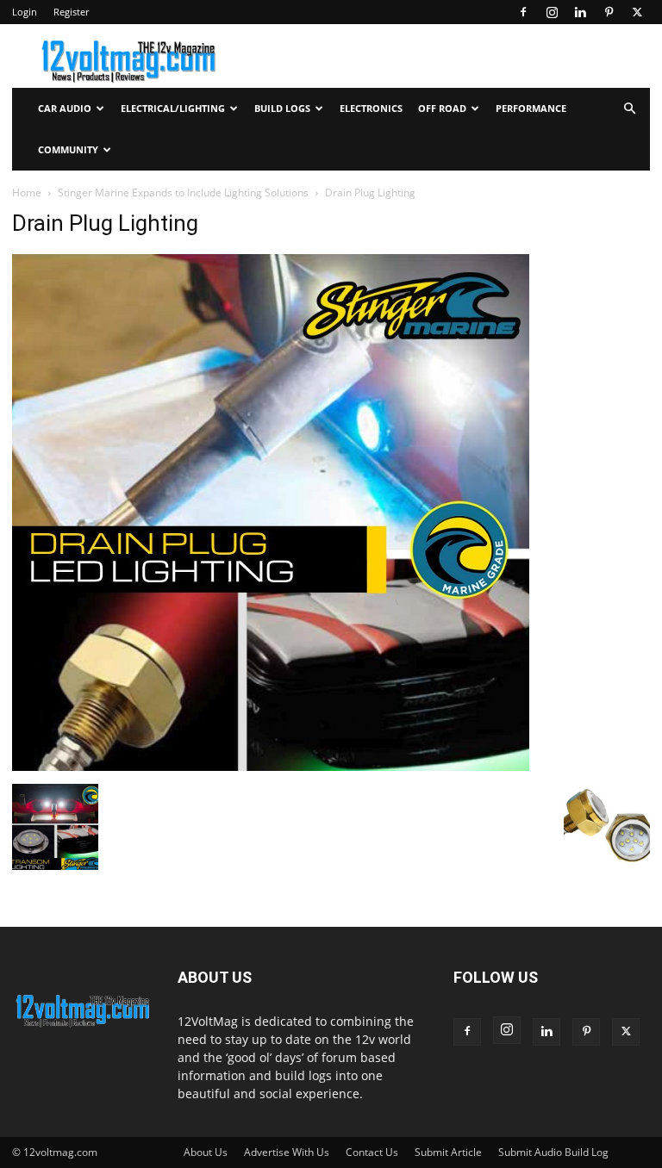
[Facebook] (523, 12)
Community (68, 149)
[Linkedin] (580, 12)
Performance (531, 108)
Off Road (442, 108)
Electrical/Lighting (173, 108)
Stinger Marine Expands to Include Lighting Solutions (183, 192)
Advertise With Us (286, 1152)
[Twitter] (637, 12)
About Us (206, 1152)
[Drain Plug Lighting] (270, 766)
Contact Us (372, 1152)
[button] (629, 109)
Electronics (371, 108)
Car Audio (64, 108)
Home (26, 192)
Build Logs (282, 108)
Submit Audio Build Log (553, 1152)
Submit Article (448, 1152)
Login (24, 11)
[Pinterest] (608, 12)
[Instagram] (552, 12)
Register (71, 11)
